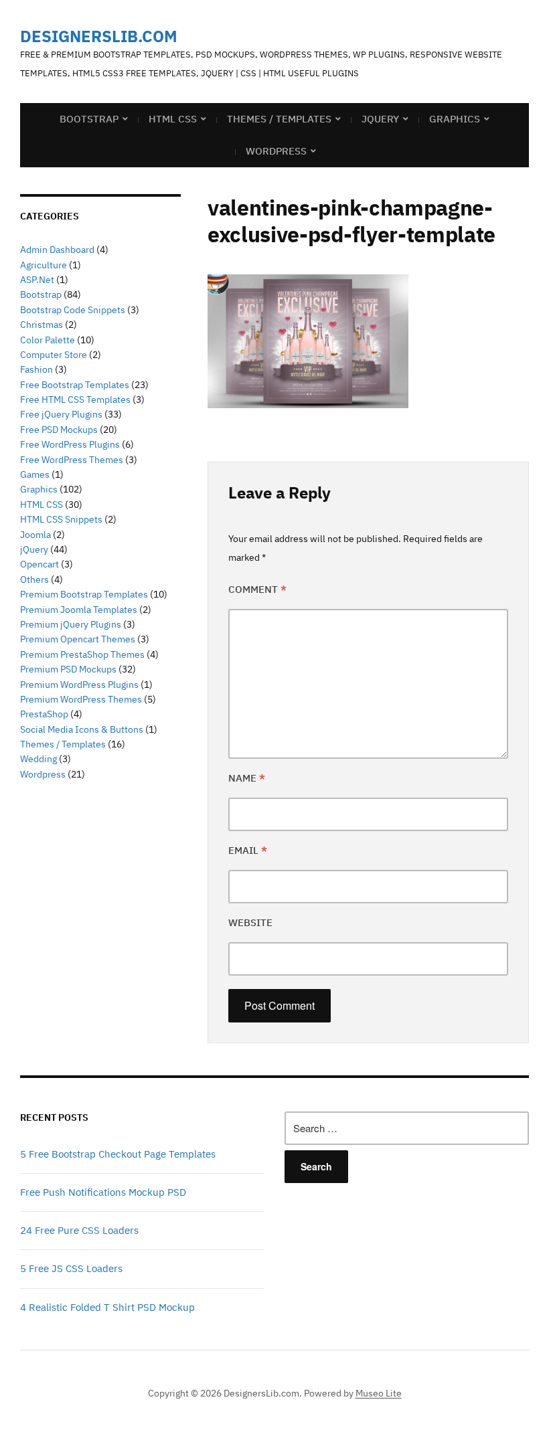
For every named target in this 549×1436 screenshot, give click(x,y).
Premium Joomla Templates (78, 610)
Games (35, 474)
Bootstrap (89, 118)
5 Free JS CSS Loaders (71, 1268)
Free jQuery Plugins (61, 414)
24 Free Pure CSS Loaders (79, 1230)
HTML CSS (173, 118)
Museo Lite (379, 1393)
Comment (257, 589)
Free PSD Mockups (59, 430)
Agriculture (43, 265)
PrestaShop (44, 714)
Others (34, 579)
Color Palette (47, 340)
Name (246, 778)
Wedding (38, 759)
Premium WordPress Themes (81, 699)
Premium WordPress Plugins (79, 685)
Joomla (35, 535)
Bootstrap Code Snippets (72, 310)
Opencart (39, 564)
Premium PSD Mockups (68, 669)
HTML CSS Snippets (61, 519)
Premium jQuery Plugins (70, 624)
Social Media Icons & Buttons (81, 729)
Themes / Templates (279, 118)
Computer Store (53, 355)
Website (250, 922)
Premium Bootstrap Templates (84, 594)
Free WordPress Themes (71, 460)
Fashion (36, 369)
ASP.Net (37, 280)
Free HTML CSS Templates (75, 399)
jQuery (380, 118)
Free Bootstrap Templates (74, 385)
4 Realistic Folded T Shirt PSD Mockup (107, 1307)
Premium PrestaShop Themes (82, 654)
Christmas (41, 325)
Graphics (454, 118)
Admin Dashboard (57, 250)
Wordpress (43, 774)
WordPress (276, 151)
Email (247, 850)
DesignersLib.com (98, 36)
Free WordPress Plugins (70, 444)
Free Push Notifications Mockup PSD (103, 1192)
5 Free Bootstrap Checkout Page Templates (118, 1154)
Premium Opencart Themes (77, 639)
